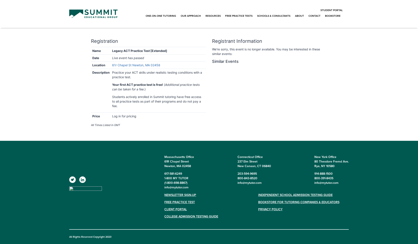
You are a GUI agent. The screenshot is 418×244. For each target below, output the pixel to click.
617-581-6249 (173, 173)
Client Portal (175, 209)
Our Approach (191, 16)
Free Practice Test (179, 202)
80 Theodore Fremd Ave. (331, 161)
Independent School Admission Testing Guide (295, 195)
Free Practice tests (239, 16)
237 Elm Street (247, 161)
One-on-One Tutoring (161, 16)
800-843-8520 (247, 178)
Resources (213, 16)
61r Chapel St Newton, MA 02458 (136, 65)
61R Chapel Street (176, 161)
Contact (314, 16)
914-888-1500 (323, 173)
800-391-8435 (323, 178)
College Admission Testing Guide (191, 216)
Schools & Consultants (273, 16)
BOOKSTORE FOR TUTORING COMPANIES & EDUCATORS (298, 202)
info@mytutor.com (176, 187)
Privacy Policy (270, 209)
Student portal (331, 10)
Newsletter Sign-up (180, 195)
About (299, 16)
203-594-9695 (247, 173)
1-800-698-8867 (176, 183)
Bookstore (332, 16)
